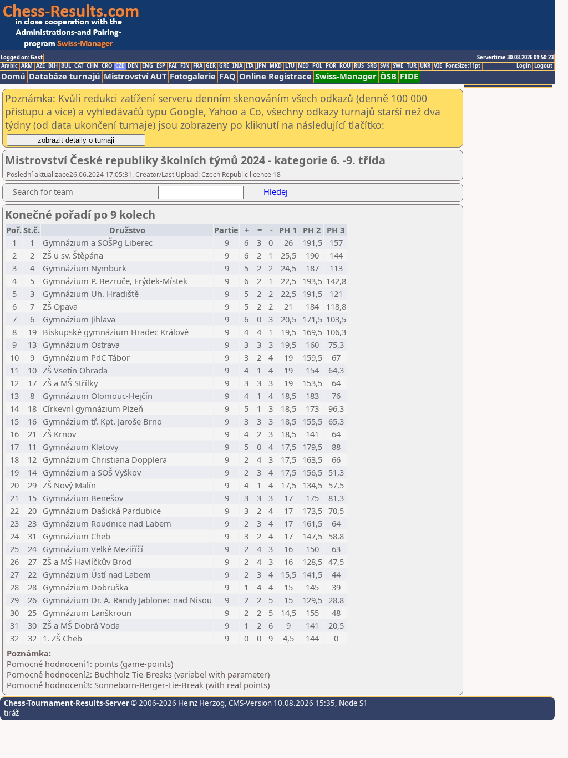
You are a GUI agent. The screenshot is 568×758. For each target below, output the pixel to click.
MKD (276, 66)
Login (523, 66)
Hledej (275, 191)
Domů (13, 76)
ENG (147, 66)
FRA (197, 66)
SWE (398, 66)
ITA (249, 66)
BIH (53, 66)
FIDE (409, 76)
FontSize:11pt (462, 66)
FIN (185, 66)
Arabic (9, 66)
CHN (92, 66)
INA (237, 66)
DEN (133, 66)
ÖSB (388, 76)
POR (331, 66)
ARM (27, 66)
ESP (160, 66)
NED (303, 66)
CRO (107, 66)
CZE (119, 66)
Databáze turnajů (64, 76)
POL (317, 66)
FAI (173, 66)
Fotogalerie (193, 76)
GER (211, 66)
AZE (40, 66)
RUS (359, 66)
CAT (78, 66)
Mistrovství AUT (135, 76)
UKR (425, 66)
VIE (438, 66)
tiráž (11, 713)
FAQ (227, 76)
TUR (412, 66)
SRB (372, 66)
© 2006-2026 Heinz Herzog (177, 703)
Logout (543, 66)
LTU (290, 66)
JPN (261, 66)
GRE (224, 66)
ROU (345, 66)
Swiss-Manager (346, 76)
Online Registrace (275, 76)
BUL (66, 66)
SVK (384, 66)
